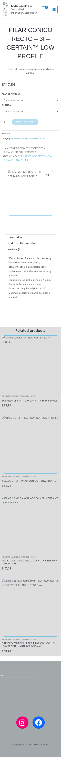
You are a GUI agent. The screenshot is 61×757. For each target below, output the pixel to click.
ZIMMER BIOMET (19, 148)
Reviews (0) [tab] (15, 249)
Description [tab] (15, 237)
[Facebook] (39, 722)
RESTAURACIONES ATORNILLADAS (28, 138)
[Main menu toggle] (54, 9)
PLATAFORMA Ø (11, 94)
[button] (48, 175)
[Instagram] (22, 722)
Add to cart (25, 121)
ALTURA (6, 105)
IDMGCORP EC (21, 6)
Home (5, 148)
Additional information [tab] (22, 243)
